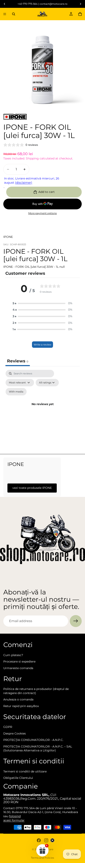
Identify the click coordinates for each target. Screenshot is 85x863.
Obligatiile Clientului (18, 778)
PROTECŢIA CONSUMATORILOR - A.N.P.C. (33, 740)
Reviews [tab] (17, 360)
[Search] (13, 14)
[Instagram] (46, 840)
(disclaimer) (23, 182)
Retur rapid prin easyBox (21, 706)
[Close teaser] (52, 840)
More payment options (42, 213)
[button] (42, 303)
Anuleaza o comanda (18, 699)
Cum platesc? (13, 655)
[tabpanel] (42, 409)
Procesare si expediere (19, 661)
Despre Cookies (14, 733)
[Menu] (4, 14)
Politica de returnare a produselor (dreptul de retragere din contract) (36, 691)
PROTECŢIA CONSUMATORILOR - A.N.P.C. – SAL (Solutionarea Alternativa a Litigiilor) (37, 748)
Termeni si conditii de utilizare (25, 771)
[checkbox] (16, 391)
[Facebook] (38, 840)
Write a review (42, 344)
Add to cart (46, 192)
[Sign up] (76, 621)
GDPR (7, 727)
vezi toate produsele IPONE (32, 488)
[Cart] (80, 14)
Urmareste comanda (18, 668)
